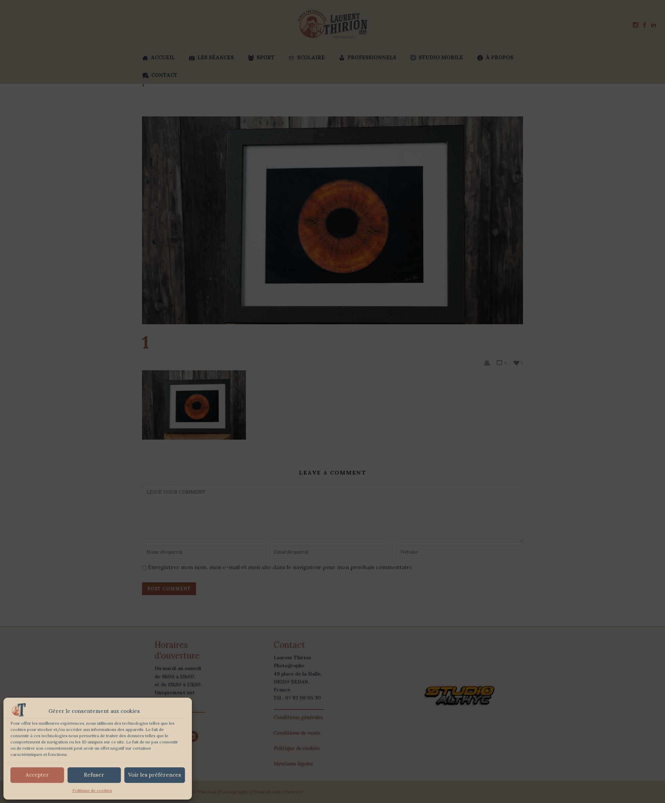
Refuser (94, 774)
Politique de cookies (92, 790)
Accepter (37, 774)
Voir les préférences (154, 774)
